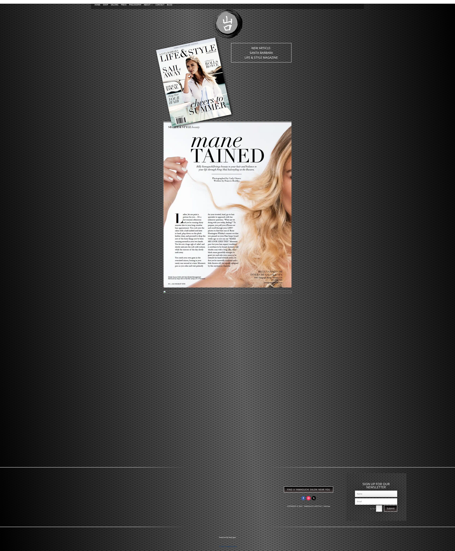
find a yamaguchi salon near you (308, 489)
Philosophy (135, 5)
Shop (105, 5)
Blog (169, 5)
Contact (159, 5)
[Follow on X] (314, 498)
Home (97, 5)
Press (124, 5)
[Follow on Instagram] (308, 498)
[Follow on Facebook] (303, 498)
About (147, 5)
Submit (391, 508)
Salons (114, 5)
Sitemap (327, 506)
